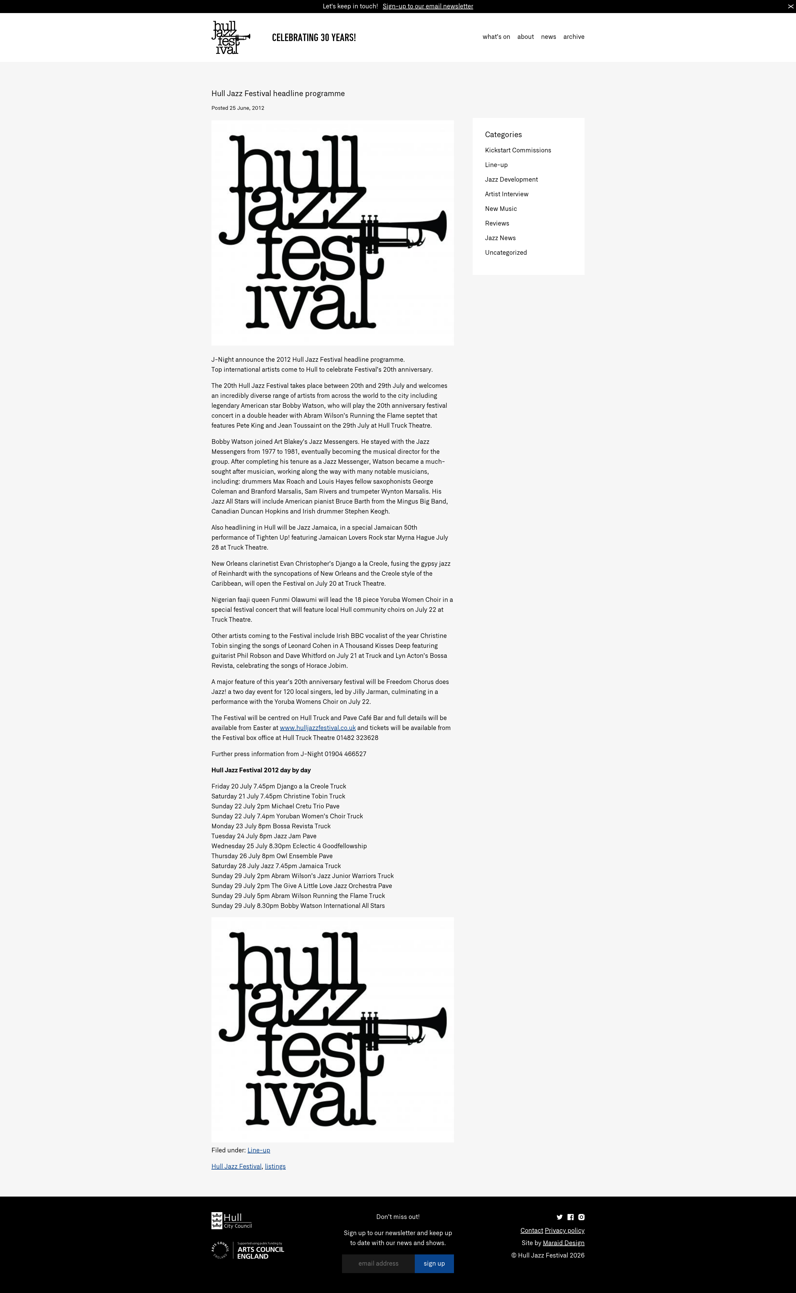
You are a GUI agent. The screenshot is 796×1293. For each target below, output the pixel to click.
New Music (501, 209)
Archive (574, 37)
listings (275, 1167)
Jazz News (500, 238)
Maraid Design (564, 1243)
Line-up (259, 1150)
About (525, 37)
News (548, 37)
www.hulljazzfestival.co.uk (318, 728)
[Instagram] (581, 1217)
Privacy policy (565, 1231)
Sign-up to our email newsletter (428, 6)
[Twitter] (560, 1217)
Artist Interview (507, 194)
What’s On (496, 37)
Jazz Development (511, 180)
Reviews (497, 224)
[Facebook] (570, 1217)
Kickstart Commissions (518, 150)
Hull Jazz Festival (236, 1167)
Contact (532, 1231)
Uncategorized (506, 253)
